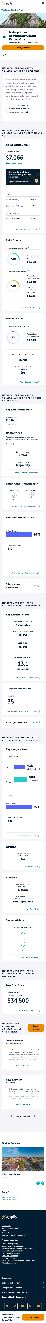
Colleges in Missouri (9, 1199)
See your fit (10, 444)
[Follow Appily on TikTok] (30, 1306)
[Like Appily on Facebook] (22, 1306)
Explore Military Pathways (18, 182)
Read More (23, 106)
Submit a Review (36, 1028)
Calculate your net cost (14, 163)
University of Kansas (11, 1174)
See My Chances (23, 48)
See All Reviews (23, 1116)
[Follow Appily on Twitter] (15, 1306)
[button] (4, 55)
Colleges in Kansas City (10, 1197)
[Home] (7, 3)
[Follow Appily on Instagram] (7, 1306)
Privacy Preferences (9, 1263)
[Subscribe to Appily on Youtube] (38, 1306)
